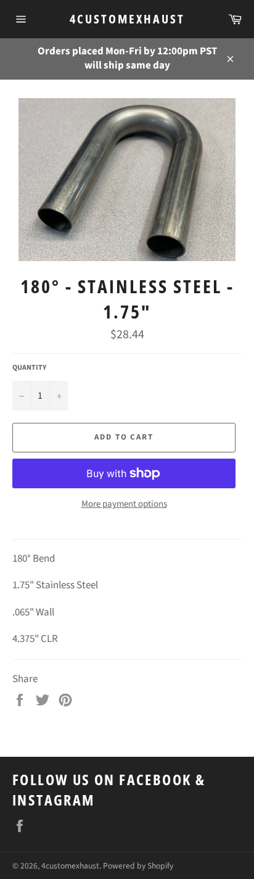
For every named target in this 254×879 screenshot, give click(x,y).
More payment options (124, 504)
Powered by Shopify (138, 866)
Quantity (29, 368)
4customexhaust (127, 18)
